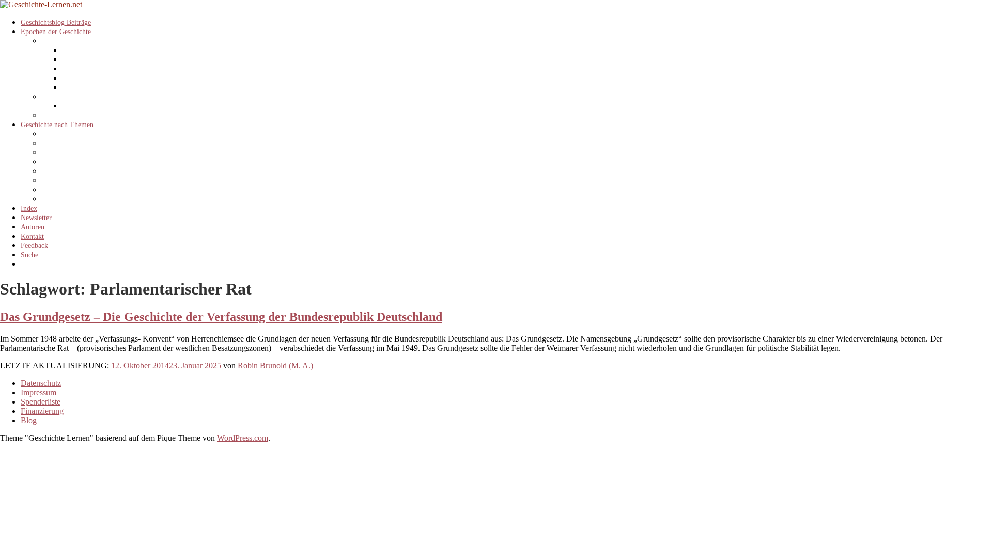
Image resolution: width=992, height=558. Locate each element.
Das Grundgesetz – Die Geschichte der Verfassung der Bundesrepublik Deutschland (221, 316)
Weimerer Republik (90, 69)
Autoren (32, 227)
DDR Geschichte (86, 50)
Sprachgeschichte (66, 199)
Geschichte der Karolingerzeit (105, 106)
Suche (29, 255)
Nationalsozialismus (91, 78)
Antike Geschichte (68, 115)
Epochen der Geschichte (56, 32)
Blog (29, 420)
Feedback (34, 246)
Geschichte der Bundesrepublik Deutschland (126, 60)
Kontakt (32, 236)
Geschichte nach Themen (57, 125)
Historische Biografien (74, 171)
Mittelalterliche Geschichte (80, 97)
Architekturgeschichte (73, 134)
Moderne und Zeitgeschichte (82, 41)
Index (29, 208)
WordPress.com (242, 437)
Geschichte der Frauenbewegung (88, 162)
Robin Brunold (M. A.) (275, 365)
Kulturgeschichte (65, 180)
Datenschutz (41, 383)
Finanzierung (42, 411)
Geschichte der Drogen (74, 143)
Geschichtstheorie (66, 153)
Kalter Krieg (80, 87)
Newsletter (36, 218)
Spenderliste (40, 401)
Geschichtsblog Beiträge (56, 22)
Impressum (38, 392)
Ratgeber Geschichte (71, 190)
